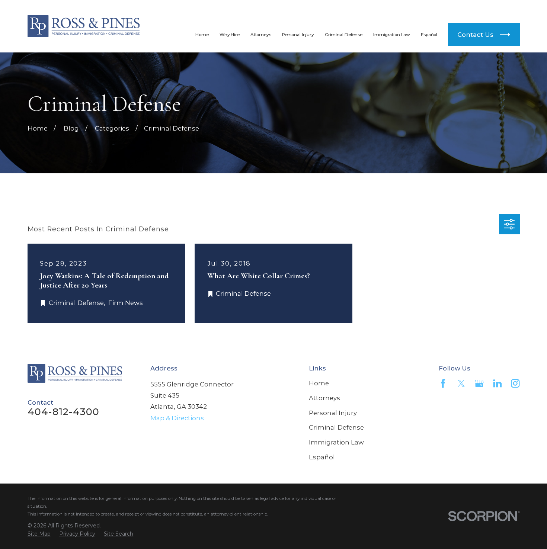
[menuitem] (39, 534)
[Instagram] (515, 383)
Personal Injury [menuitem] (298, 34)
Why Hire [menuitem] (230, 34)
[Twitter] (461, 383)
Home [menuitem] (202, 34)
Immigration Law (336, 442)
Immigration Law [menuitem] (391, 34)
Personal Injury (333, 413)
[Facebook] (443, 383)
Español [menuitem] (429, 34)
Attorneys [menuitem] (260, 34)
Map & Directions (177, 418)
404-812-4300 (464, 8)
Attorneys (324, 398)
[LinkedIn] (497, 383)
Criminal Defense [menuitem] (343, 34)
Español (322, 457)
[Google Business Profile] (479, 383)
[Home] (84, 26)
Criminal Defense (336, 427)
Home (319, 383)
